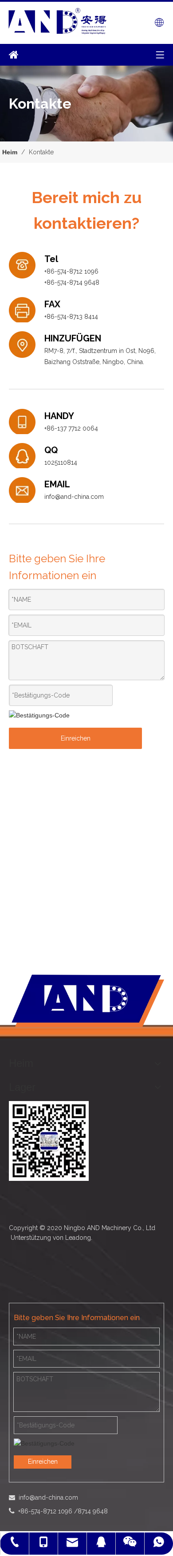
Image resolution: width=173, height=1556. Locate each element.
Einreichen (75, 738)
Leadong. (78, 1237)
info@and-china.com (74, 496)
